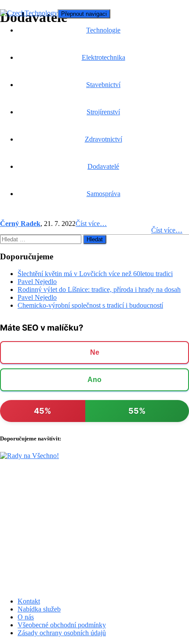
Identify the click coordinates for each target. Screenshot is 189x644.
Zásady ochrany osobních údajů (62, 633)
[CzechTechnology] (29, 13)
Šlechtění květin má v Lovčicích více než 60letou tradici (95, 273)
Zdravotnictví (103, 139)
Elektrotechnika (103, 57)
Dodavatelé (103, 166)
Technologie (103, 30)
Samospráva (103, 193)
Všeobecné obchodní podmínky (62, 625)
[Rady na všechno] (29, 455)
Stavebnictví (103, 84)
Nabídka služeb (39, 609)
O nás (26, 617)
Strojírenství (103, 112)
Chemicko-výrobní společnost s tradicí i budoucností (90, 305)
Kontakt (29, 601)
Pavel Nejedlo (37, 281)
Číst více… (166, 230)
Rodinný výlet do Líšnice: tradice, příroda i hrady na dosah (99, 289)
